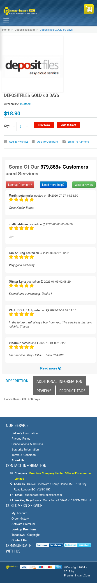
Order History (20, 518)
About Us (18, 460)
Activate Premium (23, 524)
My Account (19, 513)
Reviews (44, 390)
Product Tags (72, 390)
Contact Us (19, 540)
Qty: (7, 126)
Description (17, 381)
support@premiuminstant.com (43, 495)
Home (6, 29)
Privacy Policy (21, 438)
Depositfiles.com (24, 29)
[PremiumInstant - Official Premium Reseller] (25, 11)
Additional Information (59, 381)
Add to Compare (47, 141)
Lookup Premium (24, 529)
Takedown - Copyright (26, 534)
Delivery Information (25, 433)
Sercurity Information (25, 449)
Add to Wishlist (18, 141)
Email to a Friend (78, 141)
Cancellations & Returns (27, 444)
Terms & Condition (24, 455)
